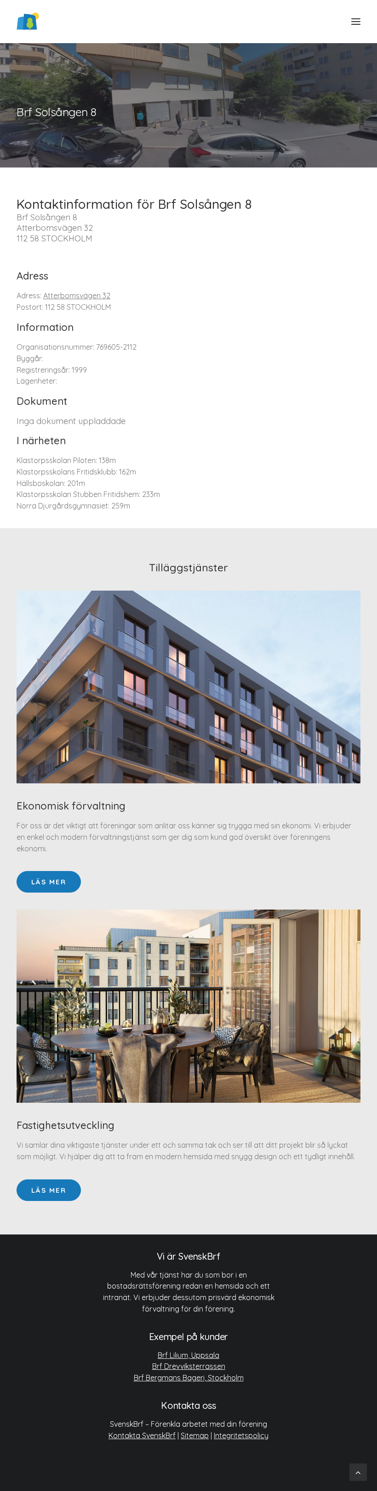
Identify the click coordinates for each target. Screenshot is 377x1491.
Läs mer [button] (48, 881)
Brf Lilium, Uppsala (188, 1355)
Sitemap (195, 1435)
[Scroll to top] (358, 1471)
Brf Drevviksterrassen (188, 1366)
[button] (356, 21)
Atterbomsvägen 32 (76, 295)
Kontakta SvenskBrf (142, 1435)
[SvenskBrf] (28, 21)
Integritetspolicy (241, 1435)
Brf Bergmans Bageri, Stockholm (189, 1377)
